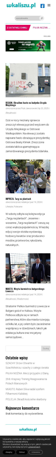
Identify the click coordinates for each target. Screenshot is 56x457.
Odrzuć (22, 452)
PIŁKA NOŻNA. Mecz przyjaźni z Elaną (39, 27)
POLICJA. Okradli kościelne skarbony (26, 399)
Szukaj (46, 348)
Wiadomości (23, 299)
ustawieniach (34, 447)
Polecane (18, 206)
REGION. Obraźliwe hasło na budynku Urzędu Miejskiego (26, 104)
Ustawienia (36, 452)
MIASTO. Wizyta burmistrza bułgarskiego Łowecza (25, 290)
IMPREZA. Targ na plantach (18, 199)
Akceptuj (9, 452)
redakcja (25, 202)
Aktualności (11, 113)
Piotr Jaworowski (29, 108)
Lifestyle (9, 206)
